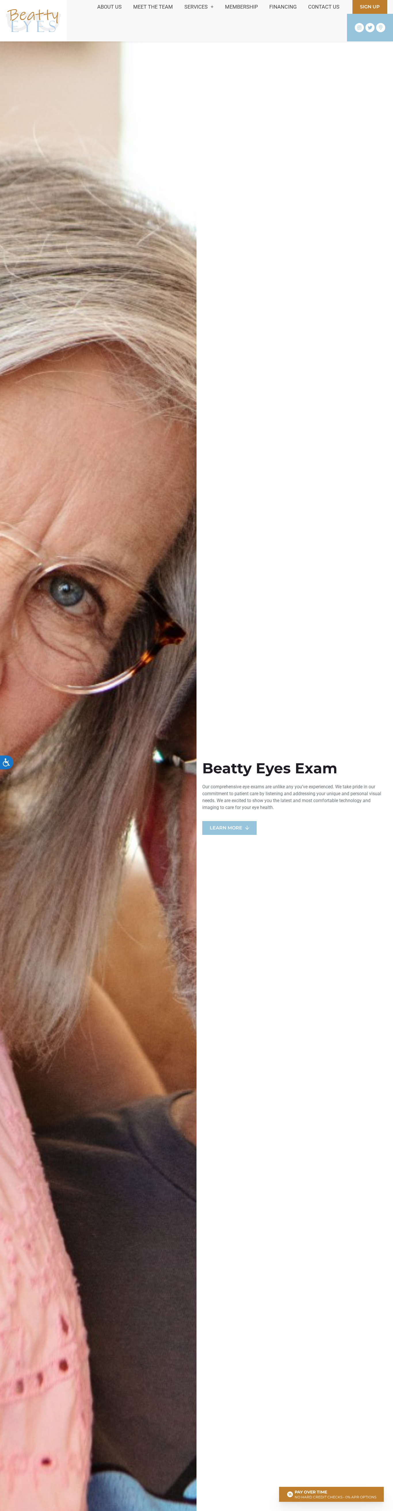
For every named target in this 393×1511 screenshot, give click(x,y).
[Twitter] (370, 27)
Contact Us (323, 7)
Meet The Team (153, 7)
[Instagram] (359, 27)
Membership (241, 7)
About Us (109, 7)
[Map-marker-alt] (380, 27)
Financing (283, 7)
